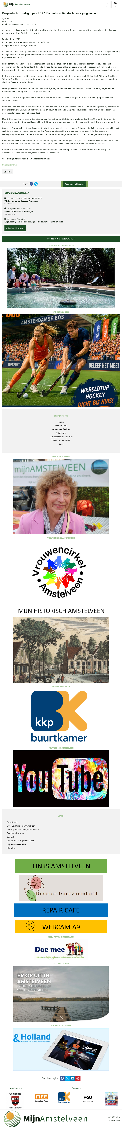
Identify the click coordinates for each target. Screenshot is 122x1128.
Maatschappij (61, 425)
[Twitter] (36, 184)
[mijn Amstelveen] (48, 4)
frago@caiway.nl (9, 164)
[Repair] (61, 910)
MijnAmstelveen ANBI (16, 844)
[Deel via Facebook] (62, 1078)
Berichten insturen (15, 833)
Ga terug (8, 171)
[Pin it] (77, 1078)
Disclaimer (11, 848)
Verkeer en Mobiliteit (61, 440)
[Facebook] (31, 184)
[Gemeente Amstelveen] (15, 1101)
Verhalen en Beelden (61, 429)
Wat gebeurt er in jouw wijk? (60, 238)
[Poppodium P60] (88, 1098)
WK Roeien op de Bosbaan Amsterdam (21, 201)
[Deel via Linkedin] (72, 1078)
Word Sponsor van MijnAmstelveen (23, 829)
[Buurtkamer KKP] (64, 1098)
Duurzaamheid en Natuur (61, 436)
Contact (10, 837)
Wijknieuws (61, 433)
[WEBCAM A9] (61, 926)
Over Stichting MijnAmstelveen (21, 825)
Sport (61, 444)
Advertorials (12, 822)
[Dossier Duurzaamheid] (61, 888)
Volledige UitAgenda (15, 228)
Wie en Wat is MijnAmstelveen (20, 840)
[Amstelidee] (111, 1099)
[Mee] (41, 1098)
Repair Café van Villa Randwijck (18, 211)
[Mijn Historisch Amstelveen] (61, 645)
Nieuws (61, 422)
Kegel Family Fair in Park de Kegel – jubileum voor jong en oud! (33, 221)
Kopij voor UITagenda (75, 184)
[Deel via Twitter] (67, 1078)
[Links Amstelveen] (61, 866)
